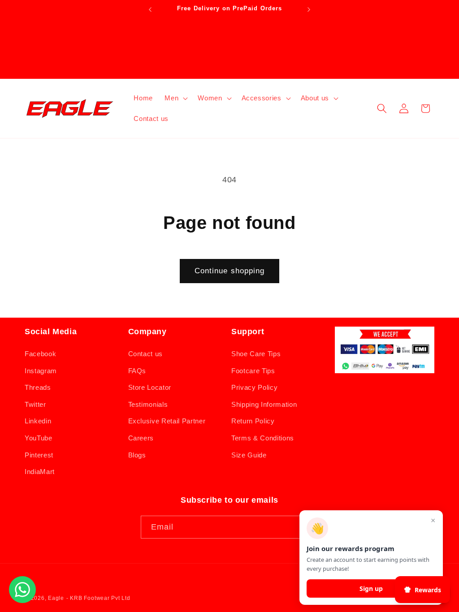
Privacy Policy (254, 387)
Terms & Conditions (262, 438)
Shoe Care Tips (256, 354)
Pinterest (39, 455)
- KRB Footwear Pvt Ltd (98, 598)
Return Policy (253, 421)
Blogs (137, 455)
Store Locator (150, 387)
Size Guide (249, 455)
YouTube (38, 438)
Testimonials (148, 404)
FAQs (137, 371)
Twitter (35, 404)
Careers (141, 438)
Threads (38, 387)
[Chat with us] (22, 600)
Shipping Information (264, 404)
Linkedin (38, 421)
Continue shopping (230, 271)
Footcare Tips (253, 371)
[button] (175, 98)
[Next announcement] (309, 9)
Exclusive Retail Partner (167, 421)
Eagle (56, 598)
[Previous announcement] (150, 9)
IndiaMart (40, 471)
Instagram (41, 371)
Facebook (40, 354)
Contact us (145, 354)
